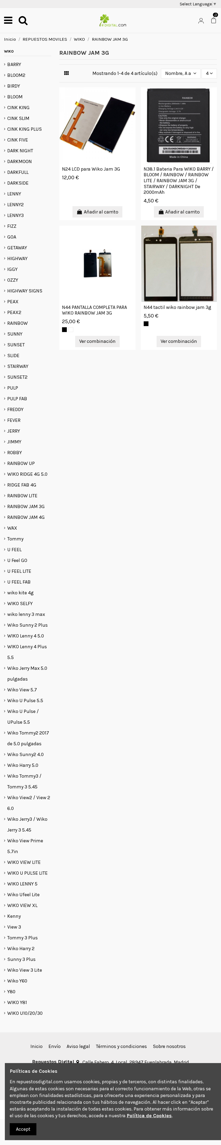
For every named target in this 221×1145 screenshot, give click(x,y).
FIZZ (11, 226)
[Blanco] (70, 329)
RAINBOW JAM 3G (26, 506)
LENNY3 (15, 215)
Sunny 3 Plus (21, 959)
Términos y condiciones (121, 1046)
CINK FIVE (17, 140)
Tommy (15, 539)
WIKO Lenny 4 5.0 (25, 636)
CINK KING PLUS (24, 129)
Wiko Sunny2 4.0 (25, 754)
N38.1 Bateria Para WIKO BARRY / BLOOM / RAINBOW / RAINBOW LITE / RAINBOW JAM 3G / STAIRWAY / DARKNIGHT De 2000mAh (179, 180)
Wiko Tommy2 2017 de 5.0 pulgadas (28, 738)
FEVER (13, 420)
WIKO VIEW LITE (24, 862)
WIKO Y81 (17, 1002)
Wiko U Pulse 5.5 (25, 700)
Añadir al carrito (101, 212)
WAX (12, 528)
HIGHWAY (17, 258)
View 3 (14, 927)
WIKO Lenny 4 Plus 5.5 (27, 652)
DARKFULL (18, 172)
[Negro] (64, 329)
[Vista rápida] (131, 96)
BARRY (14, 64)
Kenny (14, 916)
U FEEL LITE (19, 571)
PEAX (13, 302)
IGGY (12, 269)
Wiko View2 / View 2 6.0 (28, 803)
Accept (23, 1129)
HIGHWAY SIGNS (24, 291)
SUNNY (14, 334)
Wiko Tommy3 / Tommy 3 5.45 (24, 781)
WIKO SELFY (20, 603)
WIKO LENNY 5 (22, 884)
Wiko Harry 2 (20, 948)
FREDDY (15, 409)
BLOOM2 (16, 75)
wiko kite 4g (20, 593)
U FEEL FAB (19, 582)
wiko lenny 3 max (26, 614)
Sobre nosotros (169, 1046)
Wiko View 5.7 (22, 690)
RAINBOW (17, 323)
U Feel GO (17, 560)
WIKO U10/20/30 (25, 1013)
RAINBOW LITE (22, 496)
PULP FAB (17, 399)
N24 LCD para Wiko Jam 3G (91, 169)
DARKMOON (19, 161)
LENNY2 (15, 205)
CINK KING (18, 108)
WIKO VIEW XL (22, 905)
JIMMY (14, 442)
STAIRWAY (17, 366)
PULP (12, 388)
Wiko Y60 (17, 981)
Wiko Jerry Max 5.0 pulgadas (27, 673)
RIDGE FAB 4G (21, 485)
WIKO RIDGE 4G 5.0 (27, 474)
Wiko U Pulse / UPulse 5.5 (23, 716)
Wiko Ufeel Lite (23, 895)
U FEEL (14, 550)
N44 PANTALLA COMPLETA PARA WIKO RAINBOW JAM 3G (94, 310)
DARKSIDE (18, 183)
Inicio (36, 1046)
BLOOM (15, 97)
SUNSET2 (17, 377)
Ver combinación (97, 341)
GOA (11, 237)
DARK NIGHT (20, 151)
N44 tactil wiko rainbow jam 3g (177, 307)
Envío (55, 1046)
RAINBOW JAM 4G (26, 517)
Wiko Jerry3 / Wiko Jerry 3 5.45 (27, 824)
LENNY (14, 194)
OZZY (12, 280)
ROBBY (14, 453)
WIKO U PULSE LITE (27, 873)
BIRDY (13, 86)
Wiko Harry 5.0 (22, 765)
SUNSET (16, 345)
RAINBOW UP (21, 463)
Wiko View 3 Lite (24, 970)
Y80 (11, 992)
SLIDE (13, 355)
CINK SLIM (18, 118)
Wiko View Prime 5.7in (25, 846)
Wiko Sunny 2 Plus (27, 625)
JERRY (13, 431)
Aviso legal (78, 1046)
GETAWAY (17, 248)
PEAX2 (14, 312)
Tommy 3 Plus (22, 938)
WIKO (9, 51)
